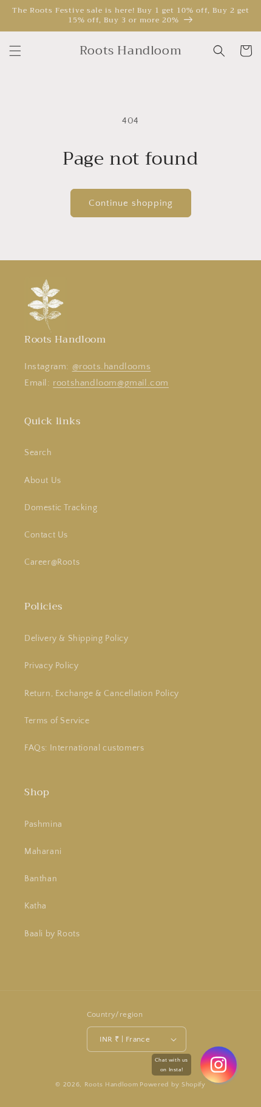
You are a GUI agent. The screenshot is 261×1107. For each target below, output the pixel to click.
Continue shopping (131, 203)
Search (38, 453)
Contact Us (46, 535)
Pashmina (43, 824)
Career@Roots (52, 562)
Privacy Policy (51, 666)
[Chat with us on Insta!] (218, 1064)
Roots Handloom (111, 1084)
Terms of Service (57, 721)
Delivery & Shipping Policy (76, 638)
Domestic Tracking (60, 508)
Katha (35, 906)
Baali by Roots (52, 934)
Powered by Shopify (173, 1084)
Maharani (43, 851)
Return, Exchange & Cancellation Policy (101, 693)
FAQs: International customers (84, 748)
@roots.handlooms (111, 366)
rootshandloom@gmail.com (111, 383)
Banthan (40, 879)
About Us (42, 480)
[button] (15, 51)
